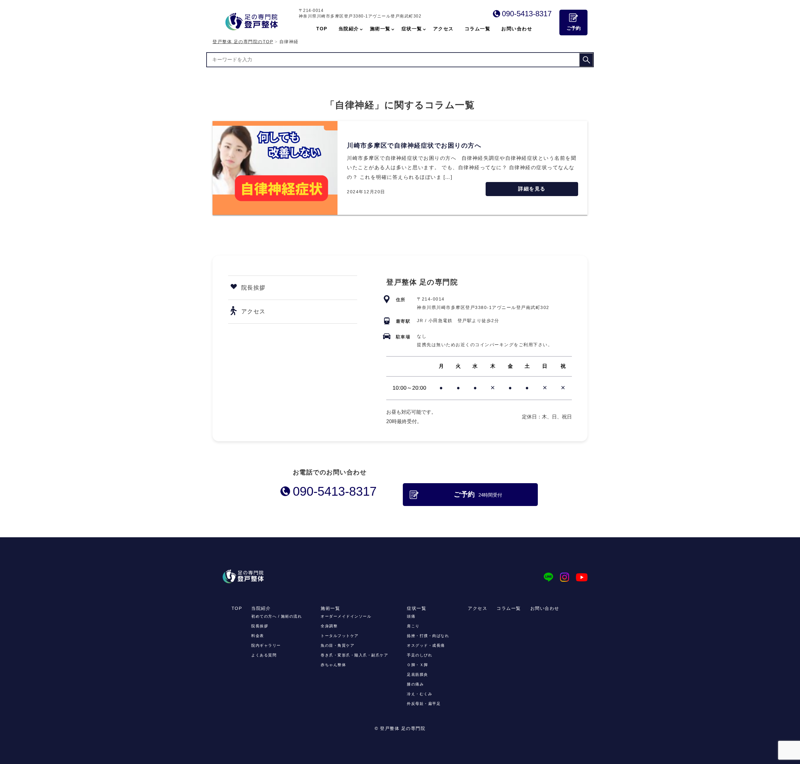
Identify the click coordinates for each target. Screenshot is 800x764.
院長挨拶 (253, 288)
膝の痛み (415, 684)
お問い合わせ (544, 608)
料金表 (257, 636)
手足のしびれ (419, 655)
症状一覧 (416, 608)
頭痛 (411, 616)
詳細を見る (532, 188)
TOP (237, 608)
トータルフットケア (340, 636)
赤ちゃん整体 (333, 665)
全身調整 (329, 626)
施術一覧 (330, 608)
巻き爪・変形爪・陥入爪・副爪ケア (354, 655)
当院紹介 (261, 608)
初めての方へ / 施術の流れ (276, 616)
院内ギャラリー (266, 645)
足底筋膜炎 (417, 674)
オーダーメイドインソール (346, 616)
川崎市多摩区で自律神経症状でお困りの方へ (414, 145)
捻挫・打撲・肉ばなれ (428, 636)
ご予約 (574, 28)
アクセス (253, 311)
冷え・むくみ (419, 694)
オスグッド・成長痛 (426, 645)
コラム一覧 (509, 608)
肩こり (413, 626)
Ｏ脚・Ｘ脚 (417, 665)
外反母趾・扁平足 (424, 703)
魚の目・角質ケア (337, 645)
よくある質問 (264, 655)
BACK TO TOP (579, 755)
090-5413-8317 (527, 13)
